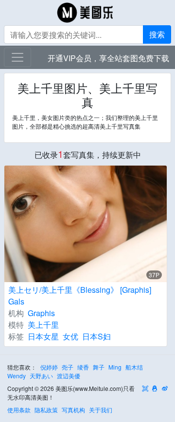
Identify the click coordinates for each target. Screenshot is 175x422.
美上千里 (43, 324)
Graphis (41, 313)
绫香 (83, 367)
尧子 (67, 367)
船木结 (134, 367)
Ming (115, 367)
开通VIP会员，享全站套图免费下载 (108, 58)
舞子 (99, 367)
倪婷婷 (49, 367)
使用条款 (19, 409)
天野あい (41, 375)
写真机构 (73, 409)
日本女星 (43, 336)
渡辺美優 (68, 375)
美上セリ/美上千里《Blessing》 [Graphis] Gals (79, 295)
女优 (70, 336)
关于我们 (100, 409)
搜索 (157, 34)
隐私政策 (46, 409)
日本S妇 (96, 336)
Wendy (16, 375)
